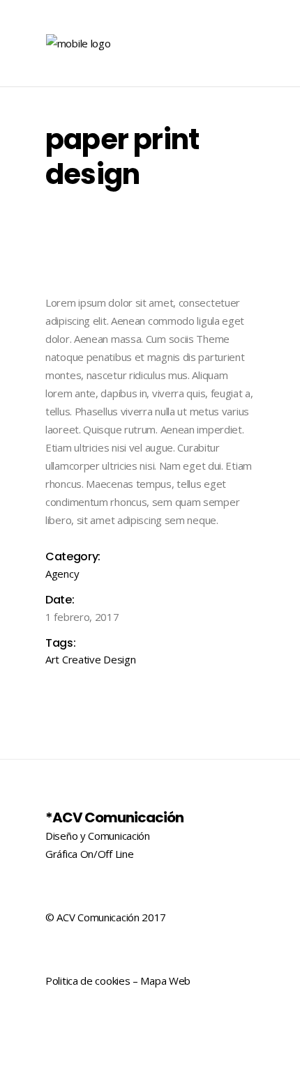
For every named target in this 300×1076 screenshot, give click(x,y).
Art (52, 659)
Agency (62, 574)
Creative (81, 659)
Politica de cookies (87, 980)
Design (119, 659)
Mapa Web (165, 980)
